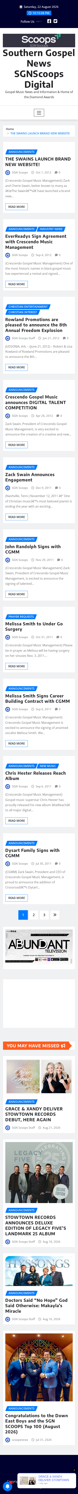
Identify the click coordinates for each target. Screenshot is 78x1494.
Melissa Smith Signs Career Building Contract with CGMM (37, 698)
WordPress (61, 1481)
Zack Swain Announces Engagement (30, 477)
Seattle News (28, 1487)
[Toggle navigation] (39, 112)
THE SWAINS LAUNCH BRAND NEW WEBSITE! (40, 133)
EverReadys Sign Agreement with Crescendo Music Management (35, 241)
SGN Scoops (20, 172)
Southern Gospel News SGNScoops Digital (39, 68)
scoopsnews (20, 1440)
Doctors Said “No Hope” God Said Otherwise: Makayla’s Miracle (36, 1305)
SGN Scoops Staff (23, 338)
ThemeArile (51, 1487)
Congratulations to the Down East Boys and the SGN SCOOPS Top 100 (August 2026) (36, 1424)
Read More (16, 207)
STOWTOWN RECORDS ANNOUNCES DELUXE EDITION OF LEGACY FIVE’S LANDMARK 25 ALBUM (35, 1225)
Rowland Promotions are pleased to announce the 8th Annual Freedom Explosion (36, 325)
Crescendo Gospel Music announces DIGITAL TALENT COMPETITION (35, 402)
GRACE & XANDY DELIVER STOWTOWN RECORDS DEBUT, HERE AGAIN (34, 1114)
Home (10, 129)
